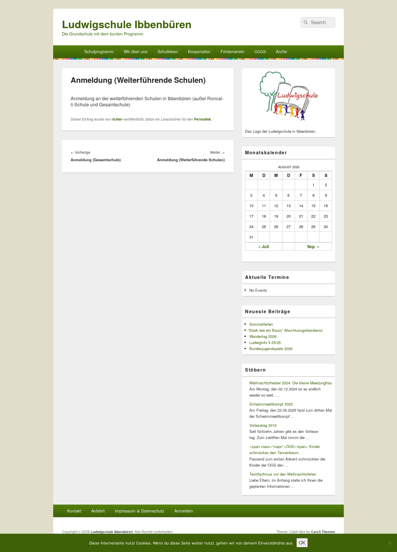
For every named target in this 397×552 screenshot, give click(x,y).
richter (117, 119)
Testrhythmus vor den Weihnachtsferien (282, 474)
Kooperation (199, 51)
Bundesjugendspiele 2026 (270, 348)
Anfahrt (98, 511)
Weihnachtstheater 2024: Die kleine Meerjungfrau (290, 383)
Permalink (202, 119)
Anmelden (183, 511)
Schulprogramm (99, 51)
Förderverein (232, 51)
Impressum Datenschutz (139, 511)
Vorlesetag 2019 (262, 425)
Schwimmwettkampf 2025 (271, 404)
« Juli (263, 246)
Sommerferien (261, 324)
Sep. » (313, 246)
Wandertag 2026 (262, 336)
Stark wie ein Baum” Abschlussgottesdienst (286, 330)
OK (302, 542)
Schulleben (168, 51)
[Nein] (390, 543)
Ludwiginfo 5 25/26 (265, 342)
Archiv (281, 51)
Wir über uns (135, 51)
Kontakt (74, 511)
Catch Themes (323, 531)
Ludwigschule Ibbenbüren (127, 23)
